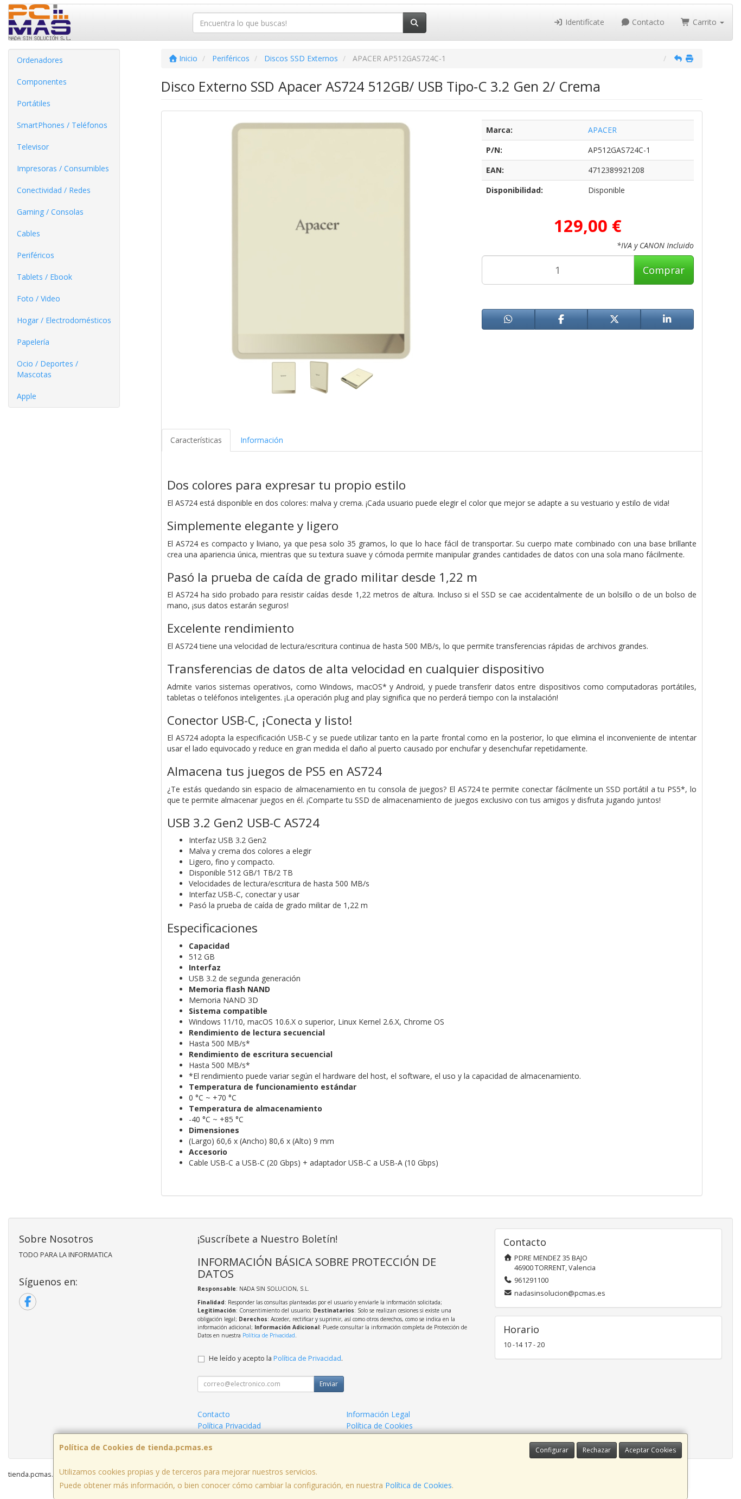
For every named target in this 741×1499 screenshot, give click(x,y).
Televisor (33, 146)
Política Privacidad (229, 1425)
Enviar (329, 1383)
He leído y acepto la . (276, 1358)
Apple (26, 396)
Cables (28, 233)
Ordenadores (40, 60)
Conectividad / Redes (54, 190)
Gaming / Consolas (50, 212)
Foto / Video (38, 298)
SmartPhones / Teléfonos (62, 125)
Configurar (551, 1450)
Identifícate (583, 22)
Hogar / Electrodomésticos (64, 320)
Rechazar (597, 1450)
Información (261, 440)
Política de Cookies (418, 1485)
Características (196, 440)
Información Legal (378, 1414)
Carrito (705, 22)
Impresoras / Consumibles (63, 168)
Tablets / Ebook (44, 277)
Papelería (33, 342)
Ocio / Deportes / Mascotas (47, 368)
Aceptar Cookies (650, 1450)
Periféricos (35, 255)
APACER (602, 130)
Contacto (647, 22)
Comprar (664, 269)
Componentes (42, 81)
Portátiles (33, 103)
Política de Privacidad (268, 1335)
